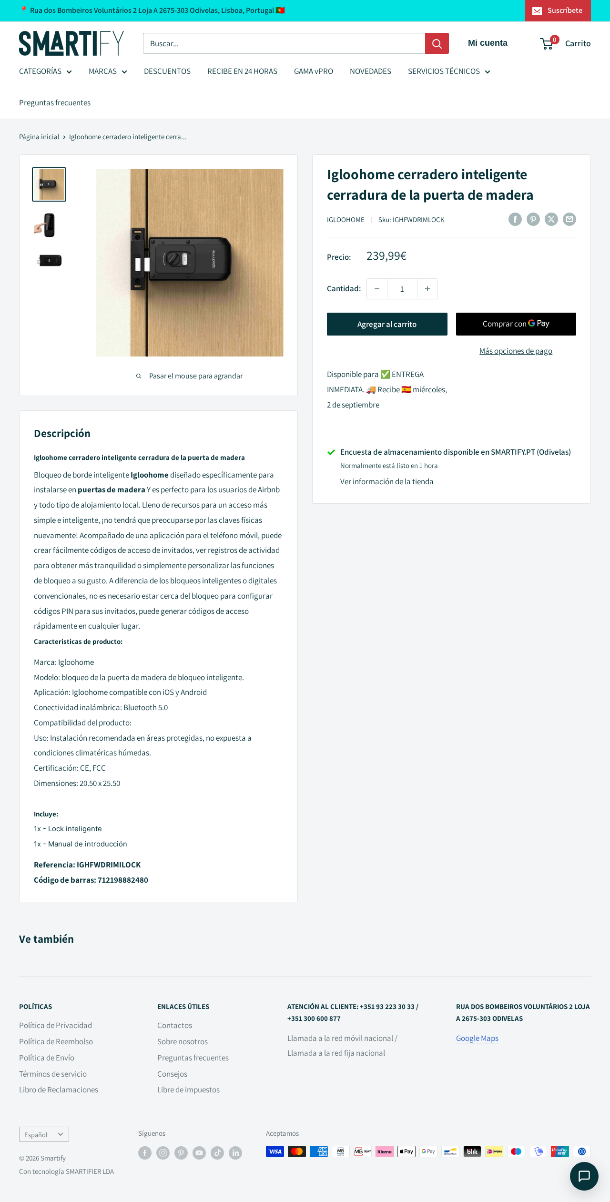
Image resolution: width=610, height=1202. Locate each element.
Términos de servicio (53, 1074)
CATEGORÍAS (40, 71)
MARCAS (103, 71)
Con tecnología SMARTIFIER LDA (66, 1171)
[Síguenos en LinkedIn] (235, 1153)
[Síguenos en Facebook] (145, 1153)
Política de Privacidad (55, 1025)
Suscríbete (565, 10)
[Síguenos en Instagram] (163, 1153)
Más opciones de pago (515, 351)
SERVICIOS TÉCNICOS (444, 71)
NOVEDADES (370, 71)
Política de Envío (46, 1057)
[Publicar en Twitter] (551, 218)
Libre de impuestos (188, 1089)
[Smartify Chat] (584, 1176)
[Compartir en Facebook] (515, 218)
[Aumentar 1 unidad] (427, 289)
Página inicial (39, 136)
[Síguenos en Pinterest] (181, 1153)
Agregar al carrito (387, 324)
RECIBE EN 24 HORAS (242, 71)
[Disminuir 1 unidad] (377, 289)
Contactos (174, 1025)
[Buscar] (437, 43)
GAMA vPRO (313, 71)
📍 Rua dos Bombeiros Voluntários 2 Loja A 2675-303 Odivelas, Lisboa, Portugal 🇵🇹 (152, 10)
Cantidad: (344, 288)
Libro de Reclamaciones (58, 1089)
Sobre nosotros (182, 1041)
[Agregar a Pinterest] (533, 218)
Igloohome (346, 219)
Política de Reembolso (56, 1041)
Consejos (172, 1074)
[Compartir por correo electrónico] (569, 218)
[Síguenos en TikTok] (217, 1153)
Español (36, 1134)
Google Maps (477, 1038)
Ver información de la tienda (387, 481)
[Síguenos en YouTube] (199, 1153)
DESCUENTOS (167, 71)
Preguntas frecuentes (55, 102)
